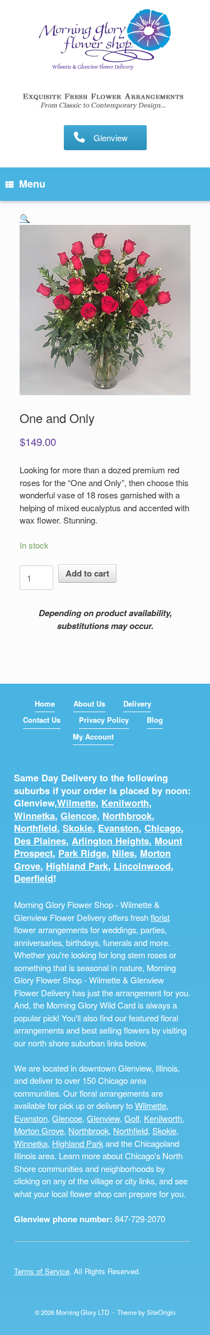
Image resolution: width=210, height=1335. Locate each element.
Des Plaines (40, 840)
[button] (25, 218)
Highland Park (77, 865)
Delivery (137, 703)
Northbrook (127, 815)
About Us (89, 703)
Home (45, 703)
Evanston (118, 828)
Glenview (103, 1118)
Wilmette (76, 802)
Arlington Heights (110, 840)
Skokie (77, 828)
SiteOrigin (161, 1312)
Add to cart (87, 573)
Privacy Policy (104, 719)
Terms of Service (41, 1271)
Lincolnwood (142, 865)
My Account (93, 736)
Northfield (35, 828)
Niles (123, 853)
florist (160, 917)
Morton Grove (39, 1130)
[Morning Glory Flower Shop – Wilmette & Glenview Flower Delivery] (105, 40)
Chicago (162, 828)
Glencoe (78, 815)
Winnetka (34, 815)
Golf (131, 1118)
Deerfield (33, 878)
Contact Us (41, 719)
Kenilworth (125, 802)
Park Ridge (82, 853)
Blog (155, 719)
